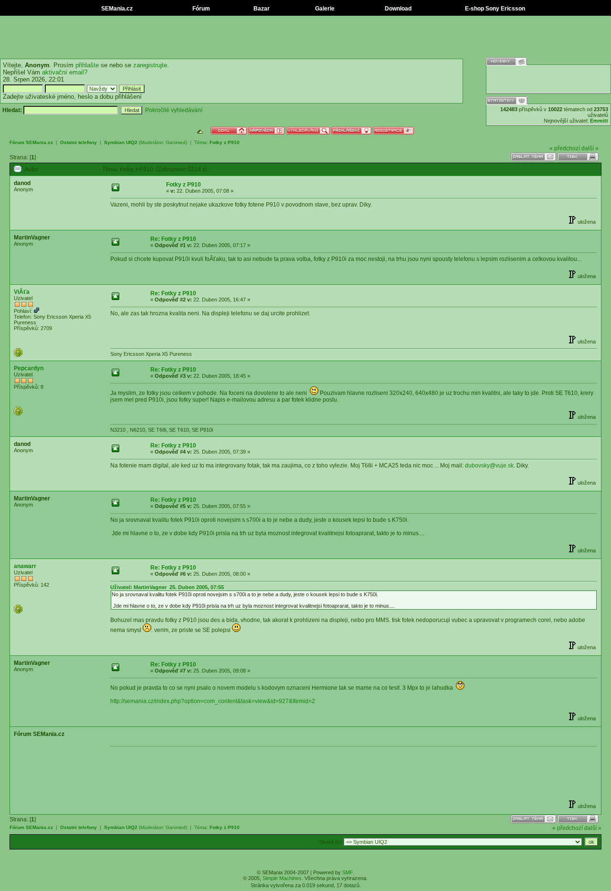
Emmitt (599, 121)
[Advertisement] (305, 37)
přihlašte (87, 65)
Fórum (200, 8)
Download (397, 8)
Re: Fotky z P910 (173, 239)
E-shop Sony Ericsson (494, 8)
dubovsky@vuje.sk (489, 465)
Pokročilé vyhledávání (173, 110)
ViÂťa (22, 292)
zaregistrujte (150, 65)
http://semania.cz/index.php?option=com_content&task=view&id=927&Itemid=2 (212, 701)
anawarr (25, 566)
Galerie (324, 8)
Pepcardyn (28, 368)
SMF (347, 872)
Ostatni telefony (78, 142)
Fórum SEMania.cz (31, 142)
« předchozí (564, 148)
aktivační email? (64, 72)
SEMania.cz (116, 8)
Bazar (261, 8)
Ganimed (176, 142)
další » (590, 148)
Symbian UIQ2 (120, 142)
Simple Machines (282, 878)
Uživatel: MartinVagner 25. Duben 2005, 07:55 (167, 587)
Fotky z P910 (225, 142)
